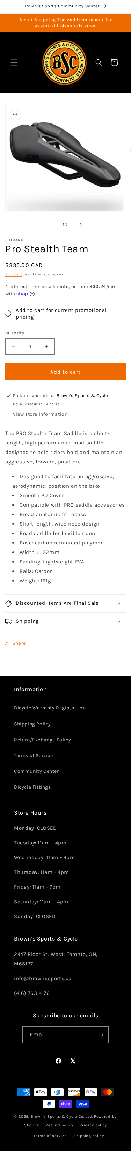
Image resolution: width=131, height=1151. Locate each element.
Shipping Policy (32, 724)
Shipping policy (88, 1135)
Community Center (36, 771)
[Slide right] (81, 225)
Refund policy (59, 1125)
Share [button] (19, 643)
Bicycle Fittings (32, 787)
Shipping (13, 274)
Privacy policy (93, 1125)
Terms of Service (33, 755)
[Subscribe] (100, 1034)
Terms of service (50, 1135)
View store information (40, 414)
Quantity (14, 332)
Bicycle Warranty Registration (50, 708)
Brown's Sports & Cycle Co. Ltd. (62, 1116)
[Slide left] (50, 225)
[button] (14, 62)
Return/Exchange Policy (42, 740)
